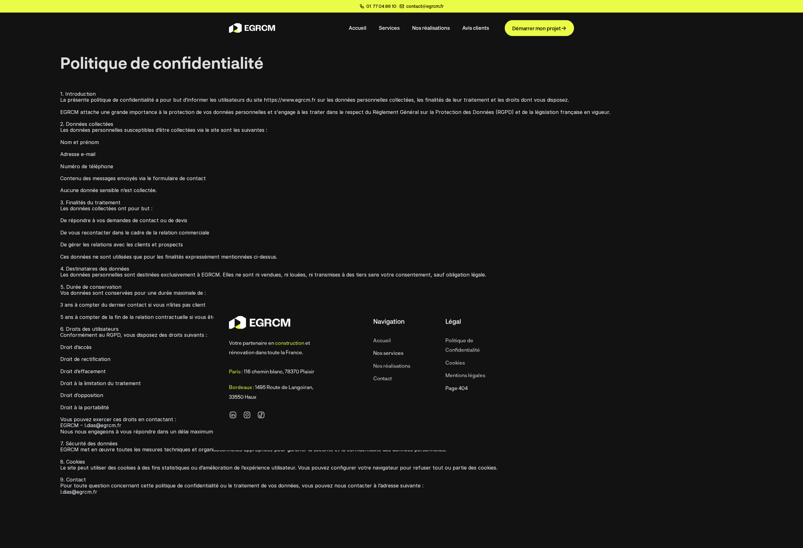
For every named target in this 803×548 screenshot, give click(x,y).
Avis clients (475, 28)
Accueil (357, 28)
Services (389, 28)
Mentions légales (465, 375)
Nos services (388, 353)
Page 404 (456, 388)
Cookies (455, 362)
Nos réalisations (431, 28)
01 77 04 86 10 (381, 6)
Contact (382, 378)
